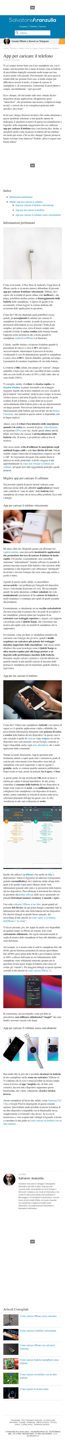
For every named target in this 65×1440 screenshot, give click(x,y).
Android (19, 338)
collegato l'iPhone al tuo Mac (27, 904)
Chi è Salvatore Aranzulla (31, 1420)
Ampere (45, 738)
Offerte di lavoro (42, 1422)
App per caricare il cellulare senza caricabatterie (38, 214)
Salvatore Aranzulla (12, 60)
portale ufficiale (26, 894)
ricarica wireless (11, 387)
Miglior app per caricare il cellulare (26, 201)
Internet (42, 26)
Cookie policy (26, 1424)
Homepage (15, 1420)
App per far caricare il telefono (29, 210)
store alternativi (39, 745)
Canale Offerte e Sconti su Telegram (30, 41)
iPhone (29, 338)
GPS (17, 430)
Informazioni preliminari (20, 196)
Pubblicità (31, 1422)
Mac (50, 874)
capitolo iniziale (10, 552)
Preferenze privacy (41, 1424)
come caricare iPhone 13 (39, 970)
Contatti (22, 1422)
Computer (23, 26)
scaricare (31, 738)
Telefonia (33, 26)
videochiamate (50, 427)
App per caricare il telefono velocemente (34, 205)
